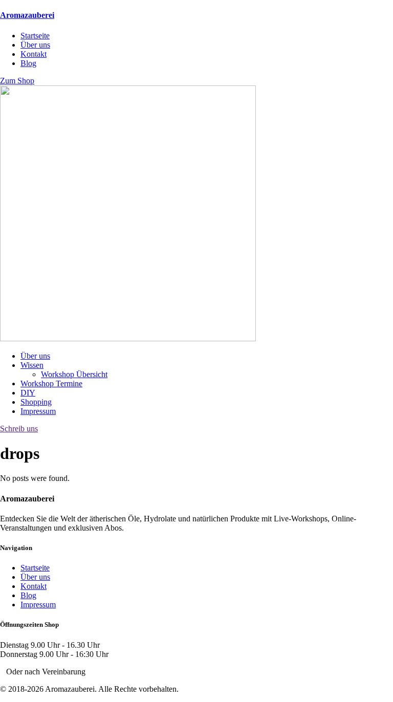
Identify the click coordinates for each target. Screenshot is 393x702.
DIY (27, 392)
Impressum (38, 411)
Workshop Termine (51, 383)
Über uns (35, 356)
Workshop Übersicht (74, 374)
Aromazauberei (27, 15)
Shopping (36, 402)
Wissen (31, 365)
